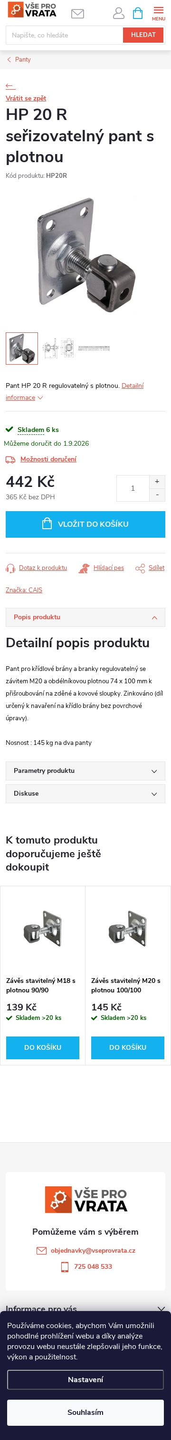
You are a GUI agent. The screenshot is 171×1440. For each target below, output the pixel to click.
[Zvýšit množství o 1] (157, 482)
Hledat (143, 35)
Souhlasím (85, 1412)
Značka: (24, 590)
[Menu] (158, 12)
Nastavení (85, 1380)
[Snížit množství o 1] (157, 494)
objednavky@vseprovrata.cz (93, 1250)
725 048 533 (93, 1266)
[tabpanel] (43, 975)
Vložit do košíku (93, 524)
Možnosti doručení (48, 459)
